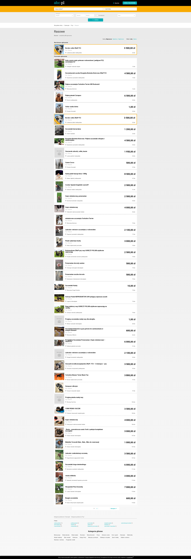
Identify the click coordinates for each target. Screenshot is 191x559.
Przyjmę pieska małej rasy (74, 397)
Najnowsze (109, 39)
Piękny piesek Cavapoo (73, 95)
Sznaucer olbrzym (71, 386)
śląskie (89, 524)
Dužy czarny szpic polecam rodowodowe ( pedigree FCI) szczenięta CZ (84, 61)
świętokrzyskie (107, 523)
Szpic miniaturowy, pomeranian (76, 196)
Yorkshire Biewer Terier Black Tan (76, 375)
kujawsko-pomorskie (92, 526)
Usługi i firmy (83, 537)
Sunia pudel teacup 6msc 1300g (76, 174)
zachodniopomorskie (126, 523)
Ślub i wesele (67, 537)
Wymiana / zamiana (59, 540)
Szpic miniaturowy (71, 207)
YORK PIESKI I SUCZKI (72, 408)
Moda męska (75, 535)
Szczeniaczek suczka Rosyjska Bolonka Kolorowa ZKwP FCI (85, 73)
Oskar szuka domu (71, 107)
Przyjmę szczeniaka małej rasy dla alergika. (80, 319)
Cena (78, 15)
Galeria (135, 39)
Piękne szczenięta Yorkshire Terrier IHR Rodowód (82, 84)
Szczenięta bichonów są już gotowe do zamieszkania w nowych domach (84, 329)
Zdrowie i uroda (106, 535)
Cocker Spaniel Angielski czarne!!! (77, 185)
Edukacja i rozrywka (105, 537)
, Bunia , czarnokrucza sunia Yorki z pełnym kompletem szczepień (84, 430)
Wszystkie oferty (58, 25)
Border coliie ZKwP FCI (73, 48)
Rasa (119, 15)
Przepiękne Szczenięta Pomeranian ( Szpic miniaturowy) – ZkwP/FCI (85, 340)
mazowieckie (57, 526)
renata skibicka (70, 476)
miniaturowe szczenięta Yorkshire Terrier (79, 218)
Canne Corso (69, 162)
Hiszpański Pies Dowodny (74, 487)
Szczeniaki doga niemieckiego (75, 464)
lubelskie (106, 524)
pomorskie (90, 523)
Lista (131, 39)
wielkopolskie (57, 523)
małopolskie (74, 526)
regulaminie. (130, 557)
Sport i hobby (115, 537)
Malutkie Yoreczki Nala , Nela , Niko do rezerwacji (82, 442)
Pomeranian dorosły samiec (74, 263)
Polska (55, 520)
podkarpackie (74, 523)
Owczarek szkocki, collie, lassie (76, 151)
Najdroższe (121, 39)
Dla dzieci (82, 535)
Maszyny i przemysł (93, 537)
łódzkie (72, 524)
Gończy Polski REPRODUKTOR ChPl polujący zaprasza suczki (86, 297)
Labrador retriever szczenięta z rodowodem (80, 230)
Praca (98, 535)
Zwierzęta (66, 25)
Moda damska (65, 535)
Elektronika (130, 535)
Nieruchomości (91, 535)
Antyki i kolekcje (58, 537)
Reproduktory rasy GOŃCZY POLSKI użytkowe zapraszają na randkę (86, 307)
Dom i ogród (115, 535)
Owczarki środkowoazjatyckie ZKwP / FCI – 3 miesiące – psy (86, 364)
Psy (72, 25)
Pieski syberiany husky (73, 241)
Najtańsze (115, 39)
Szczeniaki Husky (71, 285)
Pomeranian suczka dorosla (74, 274)
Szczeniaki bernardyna (73, 129)
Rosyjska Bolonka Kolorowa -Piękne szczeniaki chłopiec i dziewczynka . (85, 139)
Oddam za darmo (125, 537)
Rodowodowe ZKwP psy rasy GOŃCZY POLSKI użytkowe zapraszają (84, 251)
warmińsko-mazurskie (109, 526)
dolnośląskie (57, 524)
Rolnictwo (75, 537)
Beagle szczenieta (71, 498)
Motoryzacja (57, 535)
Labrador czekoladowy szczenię (76, 453)
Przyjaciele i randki (70, 540)
